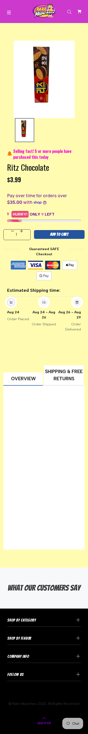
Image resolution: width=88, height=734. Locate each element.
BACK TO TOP (44, 723)
